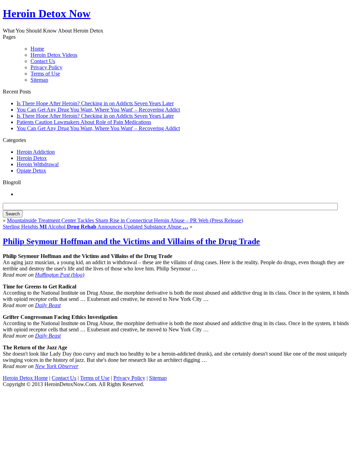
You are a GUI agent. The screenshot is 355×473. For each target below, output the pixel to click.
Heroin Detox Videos (54, 55)
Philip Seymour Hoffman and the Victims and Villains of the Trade (131, 241)
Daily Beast (48, 305)
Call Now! (213, 14)
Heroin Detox (32, 158)
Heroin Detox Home (25, 378)
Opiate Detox (31, 170)
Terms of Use (45, 74)
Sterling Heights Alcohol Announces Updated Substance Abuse (95, 227)
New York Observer (56, 366)
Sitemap (39, 80)
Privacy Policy (46, 67)
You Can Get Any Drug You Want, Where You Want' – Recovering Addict (98, 110)
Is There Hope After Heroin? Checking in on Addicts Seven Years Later (95, 103)
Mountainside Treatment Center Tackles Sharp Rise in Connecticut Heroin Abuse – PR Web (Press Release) (125, 220)
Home (37, 49)
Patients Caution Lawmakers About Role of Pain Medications (84, 122)
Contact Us (43, 61)
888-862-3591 (146, 14)
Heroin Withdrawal (38, 164)
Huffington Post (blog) (59, 275)
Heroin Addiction (36, 152)
